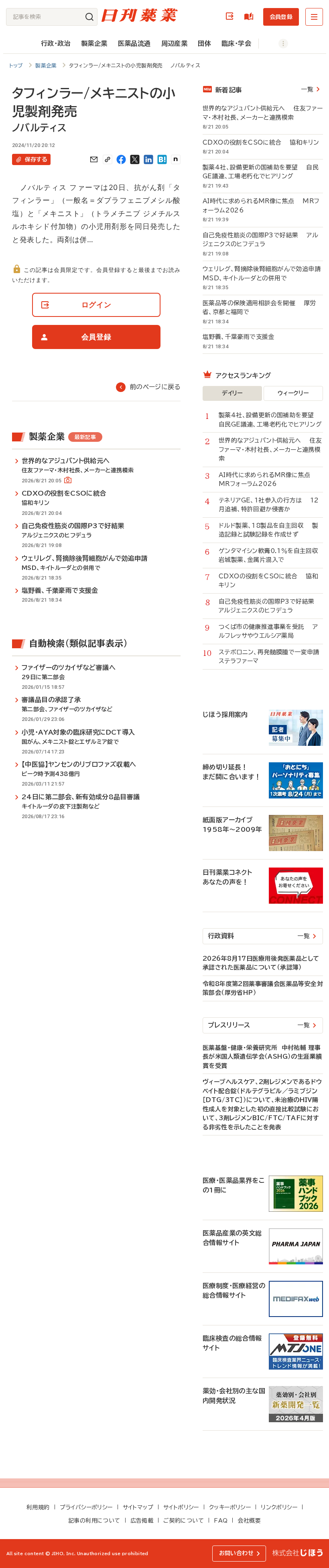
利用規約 (38, 1507)
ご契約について (183, 1520)
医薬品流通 (134, 43)
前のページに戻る (155, 387)
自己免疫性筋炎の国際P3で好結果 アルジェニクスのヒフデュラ (260, 239)
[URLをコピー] (107, 159)
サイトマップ (138, 1507)
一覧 (307, 89)
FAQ (220, 1520)
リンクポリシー (279, 1507)
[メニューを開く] (314, 17)
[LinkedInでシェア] (148, 159)
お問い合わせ (236, 1553)
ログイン (231, 17)
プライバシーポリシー (86, 1507)
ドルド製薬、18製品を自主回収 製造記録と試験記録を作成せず (268, 530)
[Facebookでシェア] (121, 159)
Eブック (250, 17)
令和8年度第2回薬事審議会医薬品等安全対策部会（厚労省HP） (263, 988)
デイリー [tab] (232, 393)
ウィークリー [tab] (293, 393)
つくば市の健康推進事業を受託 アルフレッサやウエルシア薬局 (268, 631)
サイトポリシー (181, 1507)
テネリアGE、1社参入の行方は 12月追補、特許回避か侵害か (269, 504)
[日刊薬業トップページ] (140, 15)
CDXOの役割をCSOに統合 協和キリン (261, 142)
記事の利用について (94, 1520)
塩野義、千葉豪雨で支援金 (243, 337)
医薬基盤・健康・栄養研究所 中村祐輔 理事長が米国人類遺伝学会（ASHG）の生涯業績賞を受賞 (262, 1057)
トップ (16, 65)
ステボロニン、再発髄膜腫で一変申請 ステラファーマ (271, 656)
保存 (36, 159)
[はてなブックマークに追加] (162, 159)
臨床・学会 (236, 43)
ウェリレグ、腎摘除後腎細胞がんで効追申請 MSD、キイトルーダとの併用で (263, 273)
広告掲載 (142, 1520)
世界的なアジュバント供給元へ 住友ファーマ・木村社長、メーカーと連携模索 (263, 112)
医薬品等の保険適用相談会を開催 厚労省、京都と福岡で (259, 307)
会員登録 (281, 17)
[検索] (89, 17)
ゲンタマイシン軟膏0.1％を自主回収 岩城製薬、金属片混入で (271, 555)
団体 (204, 43)
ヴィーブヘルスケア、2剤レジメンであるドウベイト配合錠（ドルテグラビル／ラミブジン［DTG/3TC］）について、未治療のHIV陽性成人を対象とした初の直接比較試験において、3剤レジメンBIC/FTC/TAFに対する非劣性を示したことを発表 (262, 1104)
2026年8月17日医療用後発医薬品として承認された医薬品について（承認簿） (261, 963)
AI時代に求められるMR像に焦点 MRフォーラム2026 (261, 205)
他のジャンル (274, 44)
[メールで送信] (94, 159)
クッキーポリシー (230, 1507)
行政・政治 (56, 43)
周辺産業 (174, 43)
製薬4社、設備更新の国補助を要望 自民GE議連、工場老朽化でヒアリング (261, 172)
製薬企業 (94, 43)
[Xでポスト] (135, 159)
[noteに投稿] (176, 159)
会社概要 (249, 1520)
